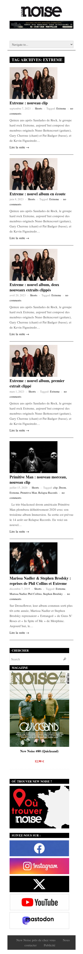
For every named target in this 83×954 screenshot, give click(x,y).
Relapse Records (47, 493)
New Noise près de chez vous (36, 940)
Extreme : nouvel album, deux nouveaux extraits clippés (34, 287)
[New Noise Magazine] (41, 15)
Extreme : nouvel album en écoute (38, 194)
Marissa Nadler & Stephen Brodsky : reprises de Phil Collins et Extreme (40, 580)
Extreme (61, 108)
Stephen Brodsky (53, 594)
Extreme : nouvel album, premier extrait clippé (37, 383)
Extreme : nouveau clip (29, 103)
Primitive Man (28, 493)
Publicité (49, 945)
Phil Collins (35, 594)
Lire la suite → (19, 147)
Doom (62, 487)
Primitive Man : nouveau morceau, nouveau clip (38, 479)
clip (55, 487)
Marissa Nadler (18, 594)
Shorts (38, 108)
